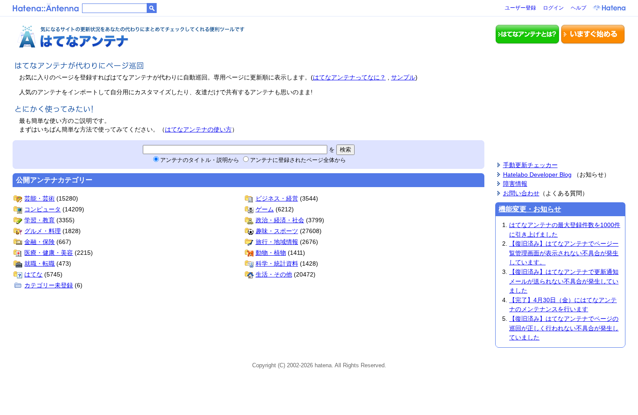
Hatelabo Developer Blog (537, 174)
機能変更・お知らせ (530, 209)
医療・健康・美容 (48, 252)
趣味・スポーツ (277, 230)
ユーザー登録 (520, 8)
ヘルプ (578, 8)
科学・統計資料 (277, 263)
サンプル (403, 77)
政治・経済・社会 (280, 220)
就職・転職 (39, 263)
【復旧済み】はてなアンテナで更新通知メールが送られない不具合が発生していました (563, 281)
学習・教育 (39, 220)
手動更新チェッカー (530, 164)
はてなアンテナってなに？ (349, 77)
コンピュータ (42, 209)
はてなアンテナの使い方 (198, 129)
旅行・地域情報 (277, 241)
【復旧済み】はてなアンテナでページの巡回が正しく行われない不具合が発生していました (563, 328)
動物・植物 (271, 252)
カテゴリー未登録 (48, 285)
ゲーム (265, 209)
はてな (33, 274)
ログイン (553, 8)
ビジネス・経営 (277, 198)
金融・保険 (39, 241)
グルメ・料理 (42, 230)
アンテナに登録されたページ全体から (298, 160)
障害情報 (515, 183)
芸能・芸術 (39, 198)
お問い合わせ (521, 193)
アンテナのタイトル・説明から (199, 160)
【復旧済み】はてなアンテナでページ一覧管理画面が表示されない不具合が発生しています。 (563, 253)
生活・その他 (274, 274)
